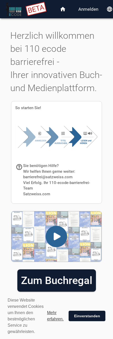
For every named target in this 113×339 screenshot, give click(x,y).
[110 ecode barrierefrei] (13, 9)
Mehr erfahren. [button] (55, 315)
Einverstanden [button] (87, 316)
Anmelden (88, 9)
